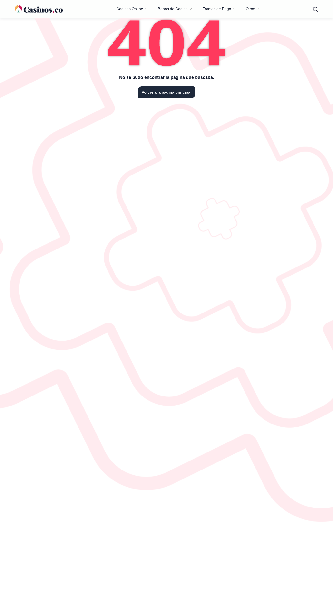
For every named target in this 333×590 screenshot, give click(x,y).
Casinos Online (129, 8)
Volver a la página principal (166, 92)
